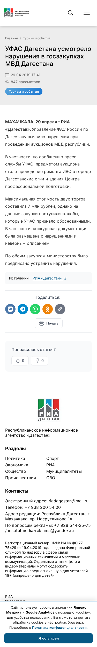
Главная (11, 38)
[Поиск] (70, 13)
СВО (50, 477)
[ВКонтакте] (10, 309)
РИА (50, 464)
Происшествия (20, 477)
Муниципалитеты (64, 471)
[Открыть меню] (86, 13)
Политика (15, 458)
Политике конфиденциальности (59, 627)
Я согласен (49, 638)
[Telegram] (23, 309)
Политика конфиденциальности (29, 582)
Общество (15, 471)
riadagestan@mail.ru (68, 500)
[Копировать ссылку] (60, 309)
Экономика (16, 464)
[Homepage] (16, 13)
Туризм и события (36, 38)
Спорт (52, 458)
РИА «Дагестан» (48, 278)
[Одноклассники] (47, 309)
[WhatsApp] (35, 309)
